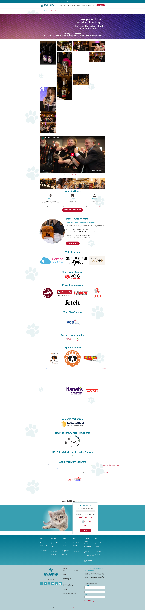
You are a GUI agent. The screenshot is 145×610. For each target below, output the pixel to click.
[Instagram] (49, 583)
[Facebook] (41, 583)
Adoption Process (43, 550)
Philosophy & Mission (55, 540)
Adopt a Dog (42, 542)
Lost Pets (42, 553)
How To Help (73, 5)
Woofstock (75, 545)
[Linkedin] (60, 583)
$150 (86, 517)
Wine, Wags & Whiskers (78, 542)
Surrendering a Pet (88, 549)
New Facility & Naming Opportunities (55, 543)
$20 (90, 521)
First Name (87, 585)
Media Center (54, 551)
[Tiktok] (56, 583)
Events (83, 5)
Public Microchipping (88, 543)
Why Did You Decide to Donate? (85, 508)
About (94, 5)
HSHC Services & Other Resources (89, 541)
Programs (78, 5)
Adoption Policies (43, 547)
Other (85, 525)
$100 (91, 517)
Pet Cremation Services (89, 546)
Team (52, 549)
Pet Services (88, 5)
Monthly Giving (65, 540)
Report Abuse (87, 557)
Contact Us (53, 554)
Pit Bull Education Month (65, 551)
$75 (81, 521)
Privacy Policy (73, 607)
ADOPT (41, 538)
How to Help (53, 538)
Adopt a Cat (42, 540)
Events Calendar (76, 540)
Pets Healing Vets (65, 545)
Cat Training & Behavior (89, 555)
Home (41, 10)
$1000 (80, 517)
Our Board (53, 546)
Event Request (76, 551)
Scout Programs (65, 554)
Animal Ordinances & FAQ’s (88, 561)
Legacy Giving (65, 542)
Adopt (61, 5)
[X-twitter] (45, 583)
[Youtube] (52, 583)
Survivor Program (97, 206)
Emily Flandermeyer (76, 174)
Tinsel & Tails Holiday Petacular (77, 548)
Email (86, 594)
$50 (85, 521)
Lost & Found (66, 5)
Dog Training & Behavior (87, 552)
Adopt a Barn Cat (43, 545)
